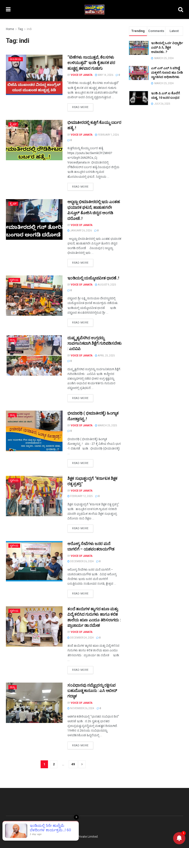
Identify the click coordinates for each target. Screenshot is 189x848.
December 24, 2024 (82, 637)
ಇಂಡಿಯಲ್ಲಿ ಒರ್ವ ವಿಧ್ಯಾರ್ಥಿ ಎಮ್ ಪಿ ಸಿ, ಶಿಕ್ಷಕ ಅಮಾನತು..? (167, 47)
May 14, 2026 (105, 75)
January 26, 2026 (81, 230)
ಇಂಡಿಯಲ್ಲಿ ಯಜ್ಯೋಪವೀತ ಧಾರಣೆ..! (93, 278)
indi (29, 29)
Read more (80, 107)
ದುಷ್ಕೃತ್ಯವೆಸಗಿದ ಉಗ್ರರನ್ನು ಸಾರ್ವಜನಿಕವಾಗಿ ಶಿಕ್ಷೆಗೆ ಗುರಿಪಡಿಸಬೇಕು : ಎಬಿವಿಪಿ (94, 343)
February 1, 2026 (108, 134)
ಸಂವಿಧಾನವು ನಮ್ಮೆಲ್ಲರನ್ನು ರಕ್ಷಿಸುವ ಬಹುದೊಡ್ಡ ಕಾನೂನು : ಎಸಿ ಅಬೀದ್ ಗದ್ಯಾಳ (92, 691)
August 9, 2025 (106, 284)
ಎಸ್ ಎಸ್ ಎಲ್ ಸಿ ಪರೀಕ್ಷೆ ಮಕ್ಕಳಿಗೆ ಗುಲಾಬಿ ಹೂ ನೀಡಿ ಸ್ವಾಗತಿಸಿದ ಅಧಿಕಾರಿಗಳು (167, 72)
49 (73, 764)
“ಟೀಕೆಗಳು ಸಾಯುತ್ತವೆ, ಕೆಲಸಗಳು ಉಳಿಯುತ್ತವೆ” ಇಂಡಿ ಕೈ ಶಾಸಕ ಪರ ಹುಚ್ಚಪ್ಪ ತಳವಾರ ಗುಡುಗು (91, 63)
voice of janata (82, 75)
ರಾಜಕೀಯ (15, 59)
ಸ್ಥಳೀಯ (14, 280)
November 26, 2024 (82, 708)
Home (10, 29)
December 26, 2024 (82, 561)
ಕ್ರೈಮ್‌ (13, 124)
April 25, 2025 (106, 355)
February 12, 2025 (81, 496)
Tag (20, 29)
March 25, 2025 (107, 425)
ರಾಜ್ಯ (12, 339)
